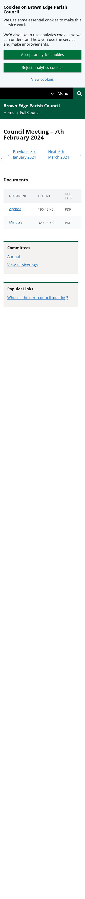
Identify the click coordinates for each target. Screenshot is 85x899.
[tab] (59, 93)
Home (9, 112)
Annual (13, 256)
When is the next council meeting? (37, 297)
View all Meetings (22, 265)
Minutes (15, 222)
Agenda (15, 209)
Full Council (30, 112)
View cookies (42, 79)
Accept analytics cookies (42, 54)
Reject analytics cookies (43, 67)
